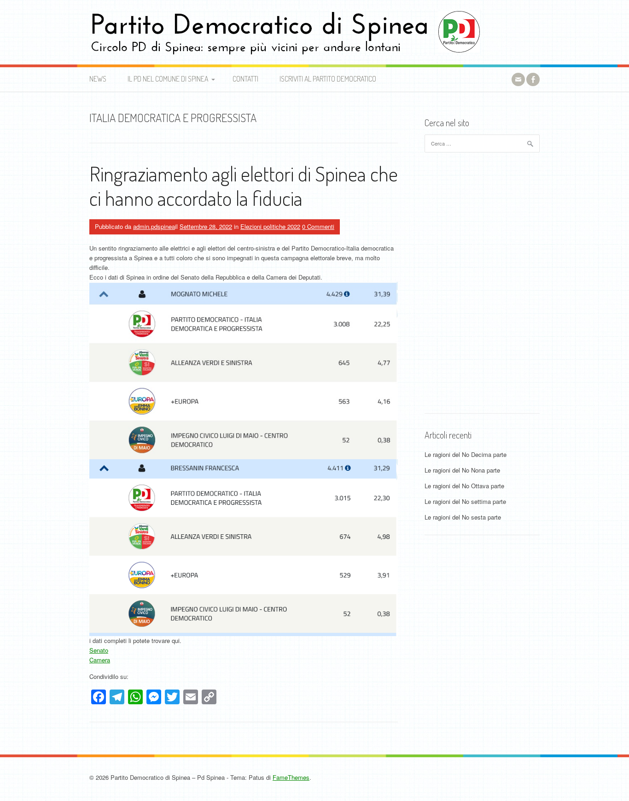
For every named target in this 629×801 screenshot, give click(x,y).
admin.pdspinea (154, 226)
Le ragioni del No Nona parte (462, 470)
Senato (98, 650)
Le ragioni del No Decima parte (466, 454)
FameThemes (291, 777)
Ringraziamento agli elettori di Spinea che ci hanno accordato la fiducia (243, 185)
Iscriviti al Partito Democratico (328, 78)
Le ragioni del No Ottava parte (464, 485)
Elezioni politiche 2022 (270, 226)
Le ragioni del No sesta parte (463, 517)
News (97, 78)
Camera (99, 659)
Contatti (245, 78)
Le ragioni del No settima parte (465, 501)
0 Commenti (318, 226)
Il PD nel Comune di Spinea (168, 78)
